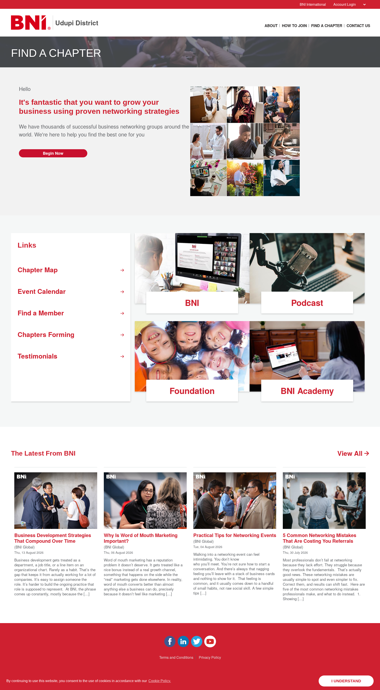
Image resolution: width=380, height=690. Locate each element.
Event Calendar (42, 291)
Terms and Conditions (176, 657)
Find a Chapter (326, 25)
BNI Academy (307, 391)
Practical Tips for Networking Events (234, 535)
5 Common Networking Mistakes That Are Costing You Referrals (319, 538)
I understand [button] (346, 681)
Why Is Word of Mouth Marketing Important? (140, 538)
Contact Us (358, 25)
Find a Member (41, 312)
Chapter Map (38, 269)
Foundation (192, 391)
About (271, 25)
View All (350, 453)
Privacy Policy (210, 657)
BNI (192, 302)
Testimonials (37, 356)
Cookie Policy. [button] (159, 681)
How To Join (294, 25)
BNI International (313, 4)
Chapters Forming (46, 334)
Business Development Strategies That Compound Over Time (52, 538)
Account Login (344, 4)
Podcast (307, 302)
